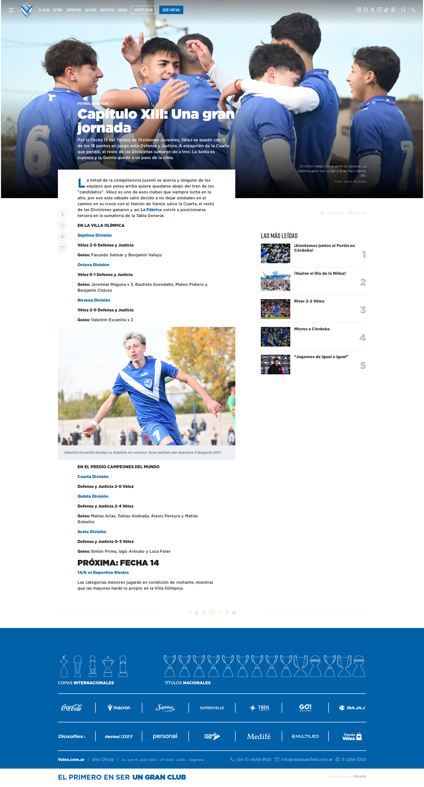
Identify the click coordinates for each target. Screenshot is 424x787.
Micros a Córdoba (312, 329)
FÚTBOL (58, 9)
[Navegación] (11, 10)
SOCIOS (122, 9)
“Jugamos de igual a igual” (321, 357)
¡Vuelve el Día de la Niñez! (320, 274)
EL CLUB (44, 9)
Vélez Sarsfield (26, 10)
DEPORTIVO (74, 9)
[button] (62, 214)
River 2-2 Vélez (309, 302)
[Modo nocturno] (413, 10)
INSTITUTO (107, 9)
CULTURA (90, 9)
